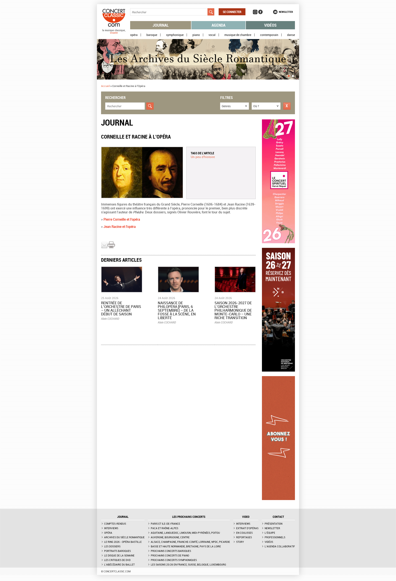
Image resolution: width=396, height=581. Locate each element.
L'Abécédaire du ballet (119, 564)
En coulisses (244, 532)
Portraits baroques (117, 550)
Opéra (134, 34)
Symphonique (175, 34)
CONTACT (278, 516)
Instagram (255, 12)
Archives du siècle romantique (124, 537)
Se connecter (232, 12)
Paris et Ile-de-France (165, 523)
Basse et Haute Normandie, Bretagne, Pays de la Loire (186, 546)
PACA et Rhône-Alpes (164, 528)
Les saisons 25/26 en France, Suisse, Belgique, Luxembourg (188, 564)
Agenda (218, 25)
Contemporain (269, 34)
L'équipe (270, 532)
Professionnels (275, 537)
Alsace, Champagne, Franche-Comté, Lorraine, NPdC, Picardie (190, 541)
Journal (161, 25)
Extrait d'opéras (247, 528)
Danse (291, 34)
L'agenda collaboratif (280, 546)
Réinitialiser (287, 106)
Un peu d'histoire (203, 157)
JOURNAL (122, 516)
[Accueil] (114, 33)
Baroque (151, 34)
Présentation (273, 523)
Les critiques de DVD (117, 560)
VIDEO (245, 516)
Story (240, 541)
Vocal (212, 34)
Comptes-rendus (115, 523)
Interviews (111, 528)
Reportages (244, 537)
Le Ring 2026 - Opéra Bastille (123, 541)
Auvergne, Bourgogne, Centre (170, 537)
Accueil (105, 86)
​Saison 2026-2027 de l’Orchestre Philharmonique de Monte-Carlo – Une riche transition (233, 310)
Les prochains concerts (188, 516)
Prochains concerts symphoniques (174, 560)
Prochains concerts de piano (170, 555)
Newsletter (286, 12)
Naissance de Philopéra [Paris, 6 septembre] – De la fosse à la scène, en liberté (177, 310)
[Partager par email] (104, 247)
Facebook (260, 12)
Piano (196, 34)
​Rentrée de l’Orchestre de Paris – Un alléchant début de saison (121, 308)
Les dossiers (112, 546)
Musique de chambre (237, 34)
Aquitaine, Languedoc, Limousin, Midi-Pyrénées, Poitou (185, 532)
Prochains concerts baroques (171, 550)
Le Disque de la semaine (119, 555)
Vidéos (270, 25)
